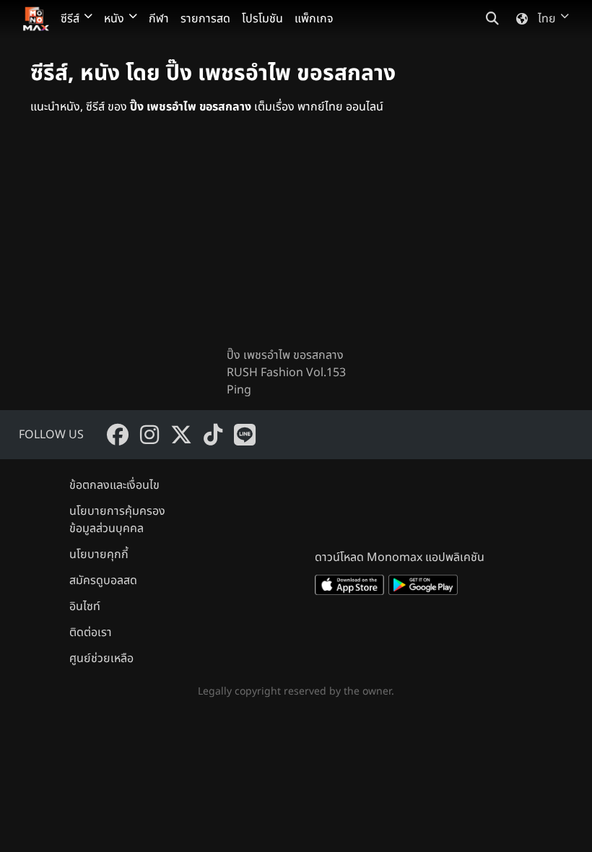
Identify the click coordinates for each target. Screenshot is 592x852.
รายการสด (205, 18)
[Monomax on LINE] (245, 435)
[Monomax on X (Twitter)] (181, 435)
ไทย (547, 18)
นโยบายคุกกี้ (99, 554)
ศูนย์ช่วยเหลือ (101, 658)
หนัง (114, 18)
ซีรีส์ (70, 18)
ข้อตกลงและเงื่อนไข (114, 485)
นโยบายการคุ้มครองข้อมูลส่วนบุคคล (117, 520)
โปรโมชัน (262, 18)
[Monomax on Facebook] (118, 435)
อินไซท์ (84, 606)
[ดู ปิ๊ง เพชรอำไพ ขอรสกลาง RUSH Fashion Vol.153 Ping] (296, 243)
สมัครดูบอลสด (103, 580)
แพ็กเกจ (314, 18)
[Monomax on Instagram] (149, 435)
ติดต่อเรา (90, 632)
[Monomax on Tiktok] (213, 435)
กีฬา (159, 18)
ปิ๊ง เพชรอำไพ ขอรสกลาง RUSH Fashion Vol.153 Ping (286, 373)
